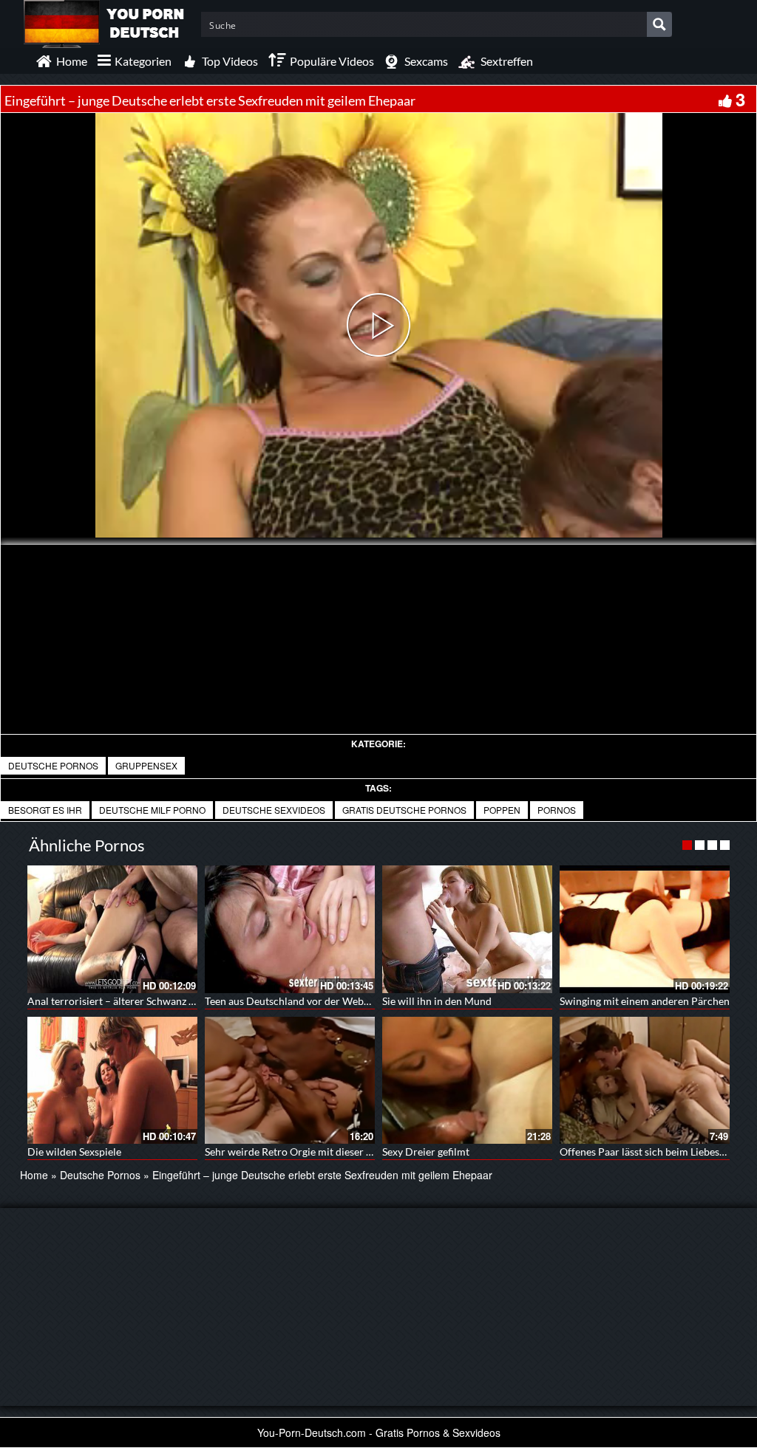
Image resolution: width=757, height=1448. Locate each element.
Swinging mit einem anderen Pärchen (645, 1001)
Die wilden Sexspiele (74, 1151)
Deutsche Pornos (53, 765)
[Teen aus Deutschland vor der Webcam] (290, 929)
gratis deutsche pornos (404, 809)
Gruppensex (146, 765)
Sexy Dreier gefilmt (425, 1151)
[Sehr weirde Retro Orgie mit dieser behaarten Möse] (290, 1081)
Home (34, 1174)
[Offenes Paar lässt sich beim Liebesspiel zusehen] (645, 1081)
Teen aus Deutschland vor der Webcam (294, 1001)
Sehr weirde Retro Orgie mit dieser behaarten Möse (322, 1151)
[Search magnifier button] (659, 24)
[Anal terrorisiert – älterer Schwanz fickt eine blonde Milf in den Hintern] (112, 929)
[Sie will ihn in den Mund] (467, 929)
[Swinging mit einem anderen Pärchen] (645, 929)
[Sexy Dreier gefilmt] (467, 1081)
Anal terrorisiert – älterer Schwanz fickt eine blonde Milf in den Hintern (190, 1001)
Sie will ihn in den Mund (437, 1001)
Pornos (556, 809)
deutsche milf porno (152, 809)
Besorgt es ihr (45, 809)
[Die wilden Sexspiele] (112, 1081)
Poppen (501, 809)
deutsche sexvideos (274, 809)
